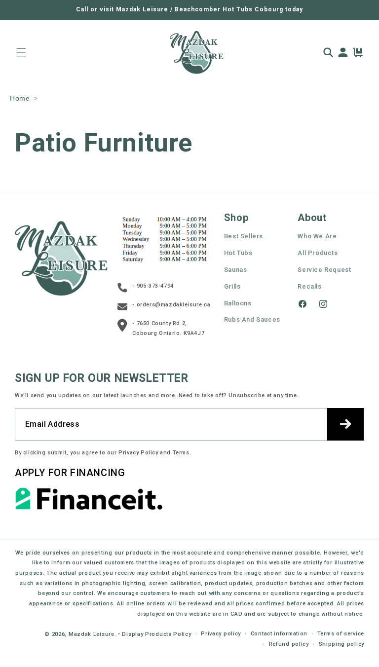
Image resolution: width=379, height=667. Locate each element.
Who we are (317, 236)
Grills (232, 286)
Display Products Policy (156, 634)
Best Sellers (243, 236)
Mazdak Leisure (91, 634)
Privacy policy (221, 633)
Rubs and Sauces (252, 319)
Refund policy (289, 644)
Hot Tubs (238, 253)
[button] (21, 52)
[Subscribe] (345, 424)
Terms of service (340, 633)
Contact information (279, 633)
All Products (318, 253)
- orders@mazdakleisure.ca (171, 304)
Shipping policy (342, 644)
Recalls (309, 286)
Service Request (324, 269)
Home (20, 98)
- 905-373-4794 (152, 286)
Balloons (238, 303)
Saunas (235, 269)
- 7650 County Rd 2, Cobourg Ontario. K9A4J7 (168, 328)
